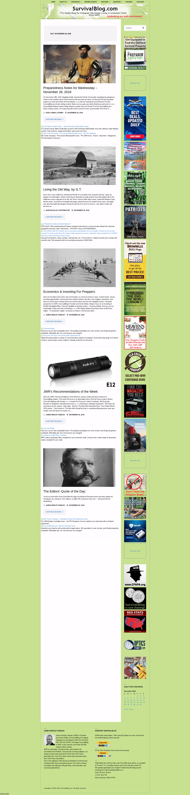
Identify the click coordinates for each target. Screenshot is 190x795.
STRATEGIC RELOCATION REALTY (56, 224)
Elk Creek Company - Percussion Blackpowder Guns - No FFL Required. (68, 133)
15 (138, 700)
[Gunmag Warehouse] (135, 401)
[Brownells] (135, 260)
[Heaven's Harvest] (135, 332)
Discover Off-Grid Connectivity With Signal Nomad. (60, 335)
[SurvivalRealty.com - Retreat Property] (135, 53)
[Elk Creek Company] (135, 367)
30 (141, 704)
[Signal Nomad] (135, 435)
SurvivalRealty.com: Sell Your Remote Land (58, 526)
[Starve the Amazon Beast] (135, 485)
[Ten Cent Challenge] (135, 598)
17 (144, 700)
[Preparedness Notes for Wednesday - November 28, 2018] (79, 64)
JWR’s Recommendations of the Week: (70, 391)
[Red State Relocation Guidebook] (135, 622)
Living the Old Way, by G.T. (62, 189)
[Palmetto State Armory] (135, 118)
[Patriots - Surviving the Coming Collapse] (135, 222)
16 (141, 700)
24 (144, 702)
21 (134, 702)
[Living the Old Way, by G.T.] (79, 165)
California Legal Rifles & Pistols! (53, 435)
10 (144, 698)
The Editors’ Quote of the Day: (64, 491)
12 (128, 700)
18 (125, 702)
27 (131, 704)
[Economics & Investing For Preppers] (79, 267)
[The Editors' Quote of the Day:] (79, 467)
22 (138, 702)
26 (128, 704)
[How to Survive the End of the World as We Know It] (135, 298)
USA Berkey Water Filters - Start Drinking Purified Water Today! (65, 126)
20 (131, 702)
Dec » (131, 709)
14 (134, 700)
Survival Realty (48, 328)
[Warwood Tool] (135, 668)
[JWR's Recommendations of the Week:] (79, 367)
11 (125, 700)
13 (131, 700)
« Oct (126, 709)
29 (138, 704)
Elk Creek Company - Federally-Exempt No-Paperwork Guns (64, 519)
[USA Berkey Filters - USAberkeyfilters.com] (135, 508)
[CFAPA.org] (135, 575)
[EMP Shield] (135, 531)
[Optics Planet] (135, 645)
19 (128, 702)
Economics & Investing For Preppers (69, 291)
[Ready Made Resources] (135, 187)
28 (134, 704)
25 (125, 704)
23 (141, 702)
